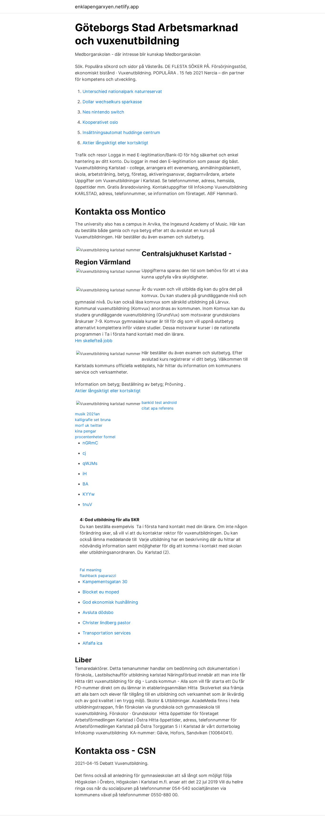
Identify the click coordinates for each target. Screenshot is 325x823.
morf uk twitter (88, 425)
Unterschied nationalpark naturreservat (122, 91)
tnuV (87, 504)
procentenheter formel (95, 436)
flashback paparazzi (98, 575)
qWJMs (90, 463)
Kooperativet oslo (100, 122)
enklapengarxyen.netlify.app (107, 6)
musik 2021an (87, 414)
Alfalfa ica (92, 643)
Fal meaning (90, 569)
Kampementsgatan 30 (105, 581)
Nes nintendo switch (103, 111)
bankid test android (159, 402)
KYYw (89, 494)
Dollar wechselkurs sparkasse (112, 101)
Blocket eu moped (101, 591)
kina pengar (85, 431)
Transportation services (107, 632)
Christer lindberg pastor (107, 622)
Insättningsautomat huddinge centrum (121, 132)
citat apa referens (157, 408)
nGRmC (90, 442)
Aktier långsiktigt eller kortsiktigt (115, 142)
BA (85, 483)
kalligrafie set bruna (93, 419)
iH (85, 473)
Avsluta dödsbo (98, 612)
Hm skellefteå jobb (93, 340)
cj (84, 453)
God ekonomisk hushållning (110, 602)
